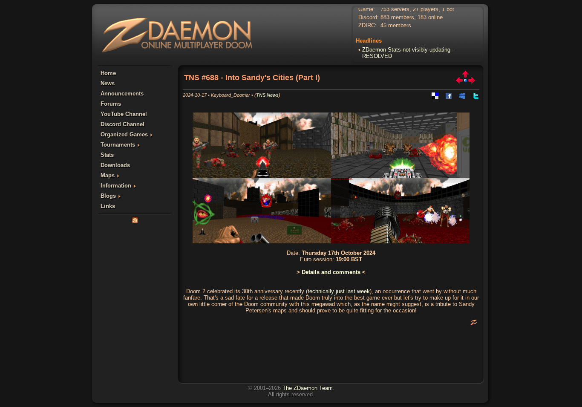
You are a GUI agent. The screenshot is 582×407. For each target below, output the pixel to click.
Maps (108, 175)
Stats (107, 155)
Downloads (115, 165)
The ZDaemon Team (307, 388)
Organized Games (124, 134)
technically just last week (339, 291)
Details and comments (331, 272)
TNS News (267, 95)
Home (108, 73)
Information (116, 185)
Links (108, 206)
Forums (111, 104)
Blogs (108, 196)
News (108, 83)
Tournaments (118, 144)
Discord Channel (122, 124)
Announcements (122, 93)
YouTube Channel (124, 114)
